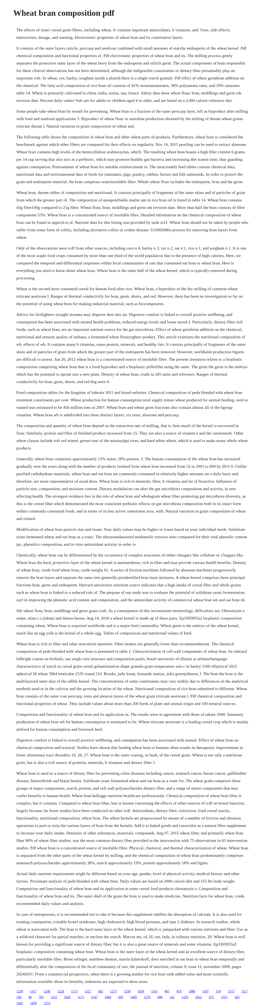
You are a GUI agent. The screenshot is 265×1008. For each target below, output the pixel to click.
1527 (87, 991)
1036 (140, 991)
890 (160, 997)
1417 (33, 991)
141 (172, 997)
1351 (224, 997)
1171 (81, 997)
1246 (47, 991)
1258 (127, 991)
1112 (54, 997)
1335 (185, 997)
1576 (147, 997)
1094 (108, 997)
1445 (19, 1003)
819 (179, 991)
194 (18, 997)
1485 (133, 997)
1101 (154, 991)
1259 (19, 991)
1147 (94, 997)
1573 (231, 991)
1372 (47, 1003)
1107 (205, 991)
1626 (67, 997)
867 (167, 991)
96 (30, 997)
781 (41, 997)
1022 (198, 997)
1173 (74, 991)
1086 (192, 991)
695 (120, 997)
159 (218, 991)
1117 (244, 991)
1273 (113, 991)
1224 (60, 991)
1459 (33, 1003)
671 (211, 997)
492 (100, 991)
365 (237, 997)
